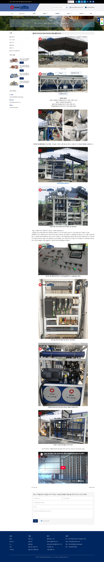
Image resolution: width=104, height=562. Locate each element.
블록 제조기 (12, 37)
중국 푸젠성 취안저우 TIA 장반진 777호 (77, 538)
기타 (22, 62)
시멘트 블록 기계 (50, 549)
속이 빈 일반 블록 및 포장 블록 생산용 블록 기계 (24, 67)
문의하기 (82, 13)
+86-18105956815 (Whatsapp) (16, 97)
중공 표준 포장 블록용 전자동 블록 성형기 (24, 59)
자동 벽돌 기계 (50, 546)
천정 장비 (30, 541)
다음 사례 (91, 487)
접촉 (67, 536)
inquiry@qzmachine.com (77, 7)
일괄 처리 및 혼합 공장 (15, 50)
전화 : (67, 544)
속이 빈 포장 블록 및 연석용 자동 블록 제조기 (24, 74)
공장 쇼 (69, 13)
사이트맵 (12, 549)
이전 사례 (34, 487)
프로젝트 (57, 13)
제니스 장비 (12, 39)
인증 (91, 13)
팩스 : (67, 546)
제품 (34, 13)
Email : (67, 541)
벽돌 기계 (12, 42)
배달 (11, 538)
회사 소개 (21, 13)
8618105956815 (90, 7)
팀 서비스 (12, 541)
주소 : (67, 538)
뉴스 (11, 544)
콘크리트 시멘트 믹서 (33, 546)
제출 (35, 520)
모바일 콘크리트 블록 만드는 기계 (54, 544)
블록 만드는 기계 (50, 538)
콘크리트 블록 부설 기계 (52, 541)
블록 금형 (12, 45)
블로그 (45, 13)
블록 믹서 (12, 47)
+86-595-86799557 (14, 107)
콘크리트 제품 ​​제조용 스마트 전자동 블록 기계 (24, 82)
